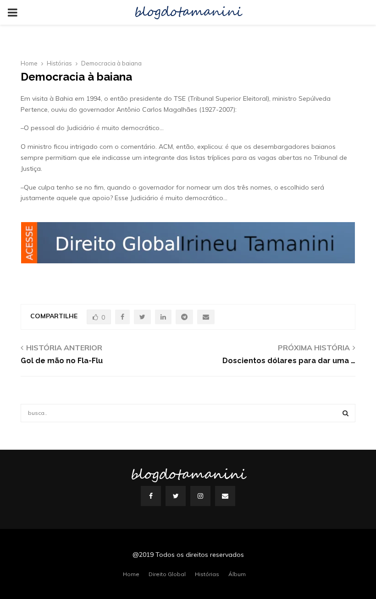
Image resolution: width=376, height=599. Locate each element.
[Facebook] (151, 496)
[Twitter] (176, 496)
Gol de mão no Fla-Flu (62, 360)
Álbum (237, 574)
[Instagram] (200, 496)
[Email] (225, 496)
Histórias (207, 574)
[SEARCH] (345, 413)
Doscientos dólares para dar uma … (288, 360)
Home (131, 574)
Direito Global (167, 574)
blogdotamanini (188, 12)
